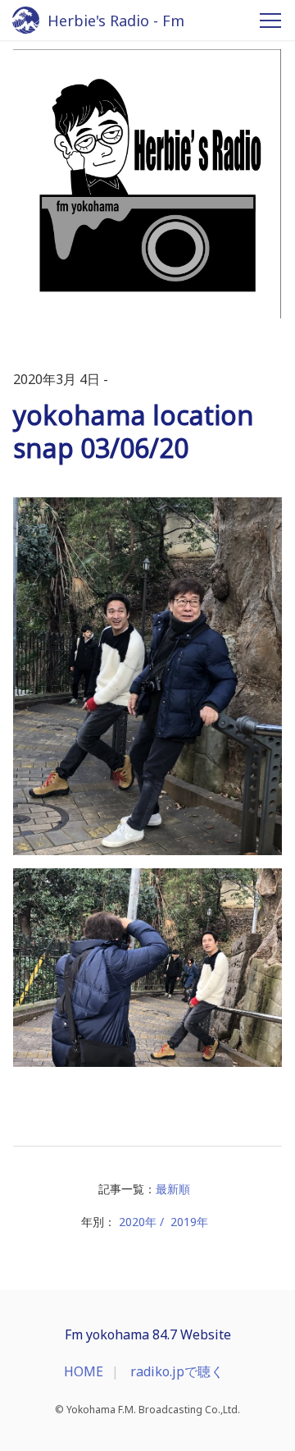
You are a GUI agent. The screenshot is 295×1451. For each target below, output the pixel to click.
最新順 (173, 1189)
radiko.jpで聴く (177, 1371)
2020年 (138, 1221)
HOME (83, 1371)
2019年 (189, 1221)
